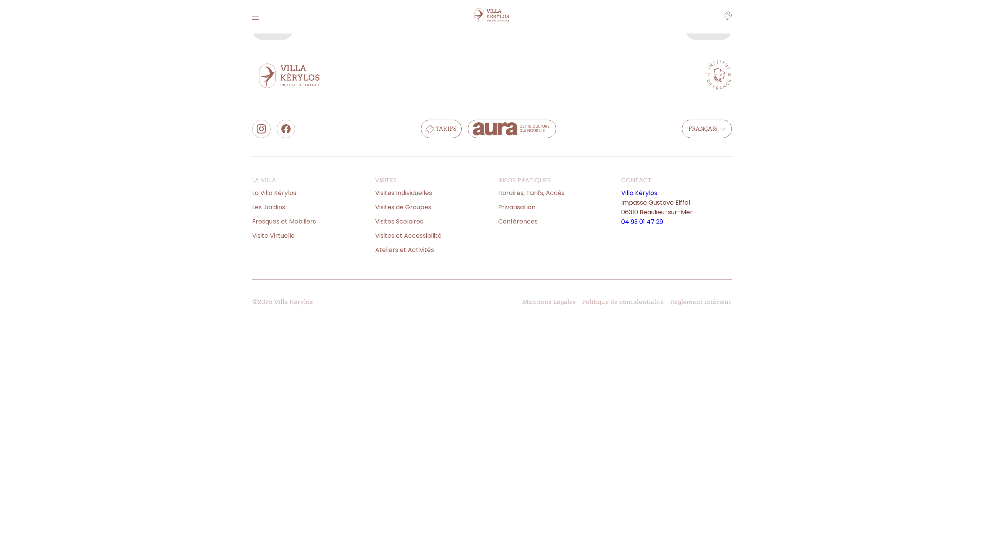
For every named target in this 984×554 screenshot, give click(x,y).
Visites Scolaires (399, 221)
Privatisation (516, 207)
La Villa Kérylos (274, 193)
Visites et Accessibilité (408, 235)
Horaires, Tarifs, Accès (531, 193)
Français (702, 129)
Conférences (518, 221)
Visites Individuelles (403, 193)
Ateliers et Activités (404, 249)
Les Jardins (268, 207)
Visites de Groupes (403, 207)
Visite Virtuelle (273, 235)
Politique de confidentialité (623, 301)
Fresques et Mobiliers (284, 221)
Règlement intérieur (701, 301)
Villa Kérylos (639, 193)
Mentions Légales (549, 301)
